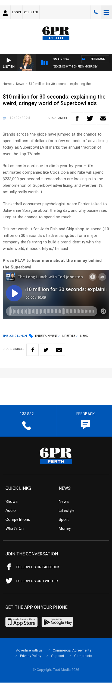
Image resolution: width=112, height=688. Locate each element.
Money (65, 528)
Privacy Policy (30, 656)
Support (57, 656)
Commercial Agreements (72, 650)
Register (31, 12)
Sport (64, 519)
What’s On (14, 528)
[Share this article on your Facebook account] (77, 118)
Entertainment (46, 335)
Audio (10, 510)
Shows (11, 501)
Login (16, 12)
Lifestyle (68, 335)
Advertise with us (29, 650)
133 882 (96, 12)
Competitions (17, 519)
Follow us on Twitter (37, 581)
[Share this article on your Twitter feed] (90, 118)
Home (7, 84)
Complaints (83, 656)
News (20, 84)
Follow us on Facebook (38, 567)
